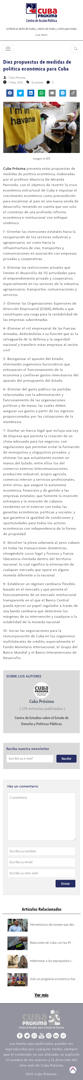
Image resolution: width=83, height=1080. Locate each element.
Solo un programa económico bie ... (54, 979)
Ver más (42, 995)
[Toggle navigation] (8, 49)
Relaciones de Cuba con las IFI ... (51, 943)
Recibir (67, 758)
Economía (37, 82)
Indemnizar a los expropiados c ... (52, 961)
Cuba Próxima (17, 77)
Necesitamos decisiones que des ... (53, 924)
